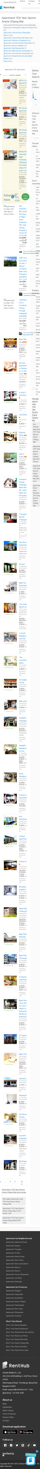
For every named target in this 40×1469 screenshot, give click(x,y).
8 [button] (10, 1181)
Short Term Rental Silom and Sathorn (20, 1331)
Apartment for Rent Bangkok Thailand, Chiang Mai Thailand (10, 7)
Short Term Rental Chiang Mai (17, 1342)
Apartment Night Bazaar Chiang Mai (17, 50)
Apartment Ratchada (14, 1281)
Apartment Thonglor (13, 1249)
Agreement (7, 1406)
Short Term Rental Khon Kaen (17, 1349)
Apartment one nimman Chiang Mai (17, 53)
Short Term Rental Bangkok (16, 1324)
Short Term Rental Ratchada (17, 1339)
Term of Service (9, 1413)
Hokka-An (23, 861)
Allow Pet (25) (38, 173)
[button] (5, 1181)
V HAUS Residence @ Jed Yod (24, 635)
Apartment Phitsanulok (14, 1312)
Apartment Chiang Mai (14, 1294)
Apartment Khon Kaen (14, 1308)
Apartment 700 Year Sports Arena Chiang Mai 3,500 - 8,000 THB (13, 1210)
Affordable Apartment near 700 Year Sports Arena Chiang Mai (13, 1201)
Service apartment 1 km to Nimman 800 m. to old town (25, 368)
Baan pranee (24, 700)
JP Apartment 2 (25, 1035)
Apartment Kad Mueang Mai (14, 47)
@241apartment (25, 1161)
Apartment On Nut (13, 1252)
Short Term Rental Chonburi (16, 1346)
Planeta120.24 (25, 1095)
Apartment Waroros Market (14, 45)
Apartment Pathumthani (15, 1304)
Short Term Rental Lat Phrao (17, 1335)
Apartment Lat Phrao (14, 1277)
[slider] (33, 99)
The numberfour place (24, 659)
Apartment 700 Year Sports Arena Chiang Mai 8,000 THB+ (13, 1220)
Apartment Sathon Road (15, 1256)
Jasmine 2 (23, 1078)
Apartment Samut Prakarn (16, 1301)
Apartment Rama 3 (13, 1270)
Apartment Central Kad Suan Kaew (16, 37)
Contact (6, 1420)
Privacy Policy (8, 1417)
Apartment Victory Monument (17, 1274)
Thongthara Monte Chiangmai (24, 516)
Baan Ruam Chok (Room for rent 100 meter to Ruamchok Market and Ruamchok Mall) (25, 1008)
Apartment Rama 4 (13, 1267)
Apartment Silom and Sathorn (17, 1263)
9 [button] (14, 1181)
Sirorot (22, 563)
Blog (4, 1403)
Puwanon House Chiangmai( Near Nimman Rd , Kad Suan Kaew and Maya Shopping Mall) (25, 487)
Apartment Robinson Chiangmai (15, 40)
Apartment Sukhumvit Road (16, 1241)
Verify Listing (8, 1410)
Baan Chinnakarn (26, 1053)
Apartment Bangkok (13, 1290)
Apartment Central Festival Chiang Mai (18, 42)
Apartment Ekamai (13, 1245)
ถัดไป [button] (22, 1182)
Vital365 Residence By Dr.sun (24, 747)
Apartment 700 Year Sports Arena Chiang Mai (19, 69)
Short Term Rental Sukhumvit (17, 1328)
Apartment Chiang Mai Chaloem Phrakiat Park (20, 27)
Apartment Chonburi (13, 1315)
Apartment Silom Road (14, 1259)
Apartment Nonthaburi (14, 1297)
